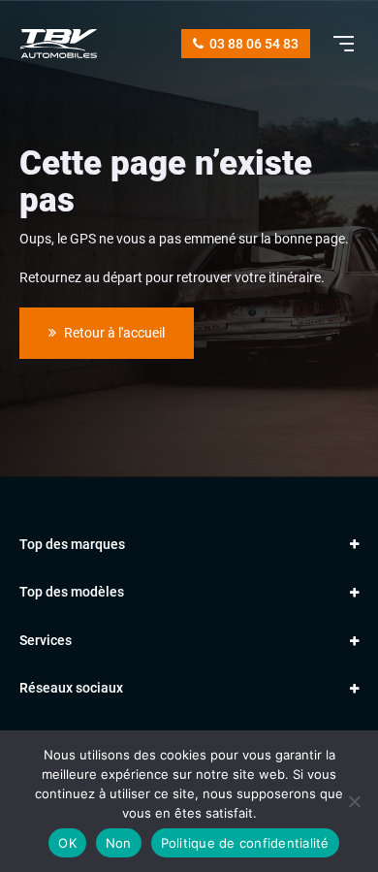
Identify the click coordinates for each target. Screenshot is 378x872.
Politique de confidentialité (245, 843)
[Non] (353, 801)
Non (119, 843)
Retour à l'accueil (113, 332)
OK (67, 843)
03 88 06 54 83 (252, 43)
